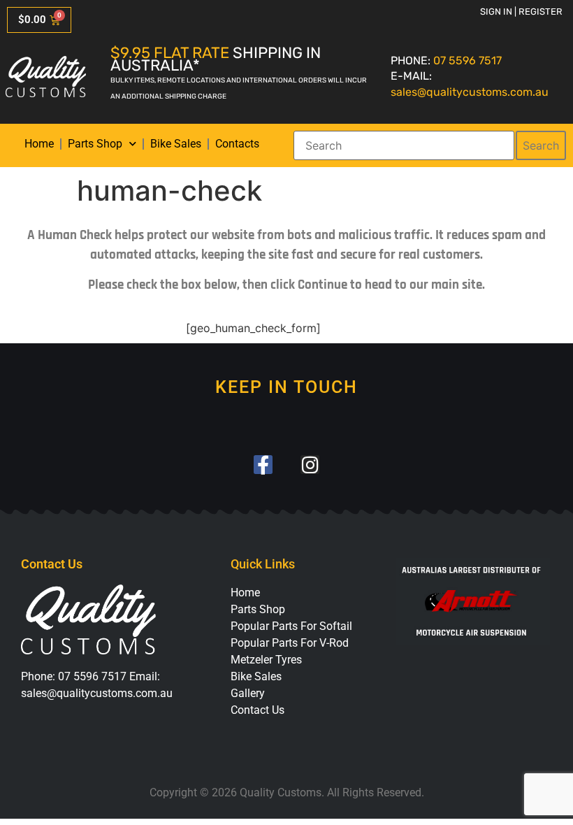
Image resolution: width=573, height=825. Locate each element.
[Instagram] (309, 464)
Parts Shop (95, 143)
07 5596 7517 (467, 60)
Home (39, 143)
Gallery (248, 693)
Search (541, 145)
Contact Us (257, 710)
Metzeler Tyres (266, 659)
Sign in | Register (521, 11)
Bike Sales (175, 143)
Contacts (237, 143)
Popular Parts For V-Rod (290, 643)
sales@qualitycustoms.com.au (470, 92)
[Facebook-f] (263, 464)
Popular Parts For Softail (291, 626)
